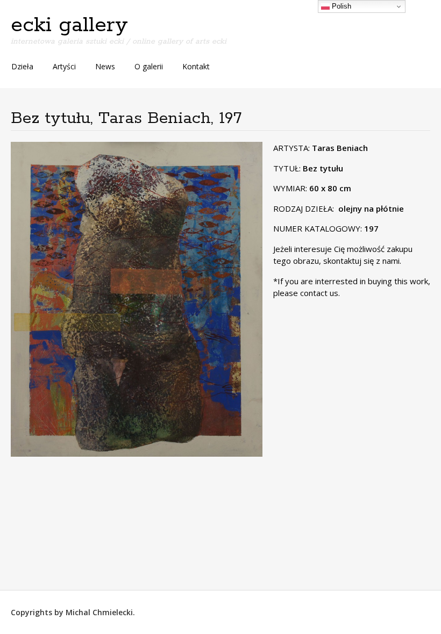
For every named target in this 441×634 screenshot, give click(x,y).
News (105, 66)
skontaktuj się (347, 260)
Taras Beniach (340, 147)
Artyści (64, 66)
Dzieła (22, 66)
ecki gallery (69, 25)
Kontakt (196, 66)
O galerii (148, 66)
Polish (340, 6)
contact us (319, 292)
